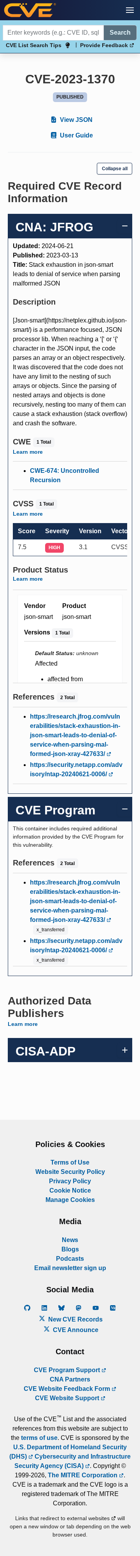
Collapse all (115, 168)
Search (120, 32)
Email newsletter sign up (70, 1268)
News (70, 1240)
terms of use (39, 1437)
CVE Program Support (68, 1370)
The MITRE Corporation (83, 1475)
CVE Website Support (68, 1398)
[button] (130, 10)
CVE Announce (74, 1330)
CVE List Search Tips (33, 45)
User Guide (75, 135)
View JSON (75, 119)
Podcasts (70, 1258)
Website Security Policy (70, 1171)
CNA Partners (70, 1379)
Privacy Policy (70, 1181)
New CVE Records (75, 1319)
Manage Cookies (70, 1200)
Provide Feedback (105, 45)
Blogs (70, 1249)
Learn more (28, 452)
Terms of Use (70, 1162)
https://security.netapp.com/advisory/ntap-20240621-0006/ (76, 769)
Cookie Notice (70, 1190)
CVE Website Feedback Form (68, 1388)
